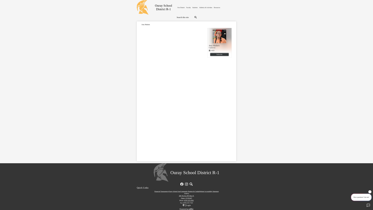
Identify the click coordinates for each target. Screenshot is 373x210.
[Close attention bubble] (369, 192)
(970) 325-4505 (189, 200)
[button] (181, 7)
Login (188, 205)
